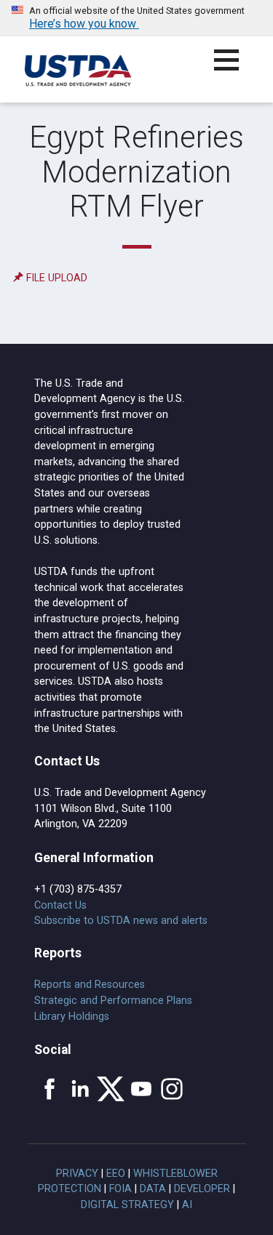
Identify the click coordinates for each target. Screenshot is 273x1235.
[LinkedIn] (80, 1089)
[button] (235, 68)
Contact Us (60, 905)
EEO (115, 1173)
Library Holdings (71, 1016)
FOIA (120, 1189)
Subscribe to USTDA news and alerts (120, 920)
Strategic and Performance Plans (113, 1000)
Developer (202, 1189)
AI (187, 1205)
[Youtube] (141, 1089)
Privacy (77, 1173)
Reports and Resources (89, 984)
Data (153, 1189)
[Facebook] (49, 1089)
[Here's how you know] (136, 18)
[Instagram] (172, 1089)
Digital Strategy (127, 1205)
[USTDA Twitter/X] (110, 1089)
